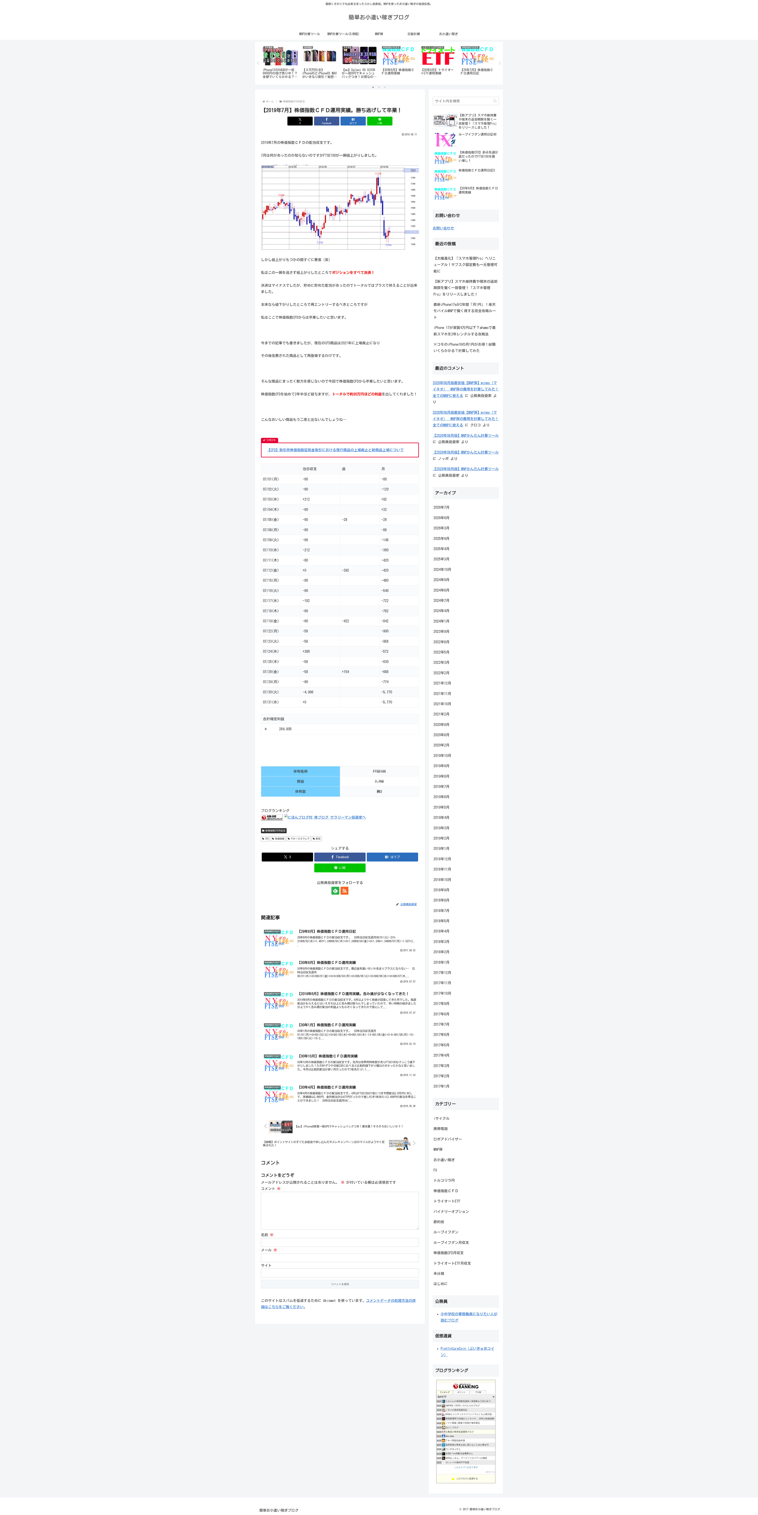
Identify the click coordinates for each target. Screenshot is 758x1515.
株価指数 (279, 838)
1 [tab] (373, 87)
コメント (270, 1188)
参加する (490, 1472)
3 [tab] (385, 87)
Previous (258, 63)
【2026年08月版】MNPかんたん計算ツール (466, 435)
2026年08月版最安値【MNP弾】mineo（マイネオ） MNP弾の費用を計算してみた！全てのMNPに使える (466, 389)
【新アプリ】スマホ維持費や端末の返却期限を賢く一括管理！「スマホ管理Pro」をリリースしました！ (465, 288)
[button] (495, 101)
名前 (267, 1235)
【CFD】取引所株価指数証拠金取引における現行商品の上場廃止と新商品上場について (335, 450)
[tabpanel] (280, 62)
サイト (266, 1265)
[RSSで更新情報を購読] (344, 891)
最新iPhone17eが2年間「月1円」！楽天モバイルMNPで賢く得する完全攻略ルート (464, 311)
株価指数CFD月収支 (275, 830)
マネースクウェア (300, 838)
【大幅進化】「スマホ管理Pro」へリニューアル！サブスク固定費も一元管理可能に (465, 265)
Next (500, 63)
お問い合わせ (443, 228)
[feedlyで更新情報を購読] (335, 891)
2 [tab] (379, 87)
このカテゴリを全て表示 (466, 1467)
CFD (267, 838)
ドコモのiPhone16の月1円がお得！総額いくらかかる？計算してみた (464, 347)
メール (269, 1250)
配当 (318, 838)
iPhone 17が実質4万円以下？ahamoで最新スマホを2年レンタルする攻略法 (464, 331)
